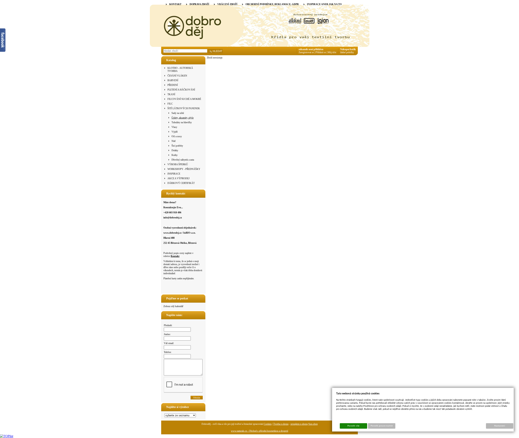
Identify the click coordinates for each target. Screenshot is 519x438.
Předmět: (168, 325)
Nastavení (499, 426)
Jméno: (167, 334)
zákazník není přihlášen (311, 49)
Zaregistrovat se (306, 52)
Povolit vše (353, 426)
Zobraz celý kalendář (173, 306)
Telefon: (168, 352)
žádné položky (347, 52)
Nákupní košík (348, 49)
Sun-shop (313, 424)
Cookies (268, 424)
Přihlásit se (320, 52)
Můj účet (332, 52)
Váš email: (169, 343)
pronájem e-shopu (299, 424)
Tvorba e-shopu (280, 424)
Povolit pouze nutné (382, 426)
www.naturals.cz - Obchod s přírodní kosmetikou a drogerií (259, 430)
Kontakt (175, 256)
